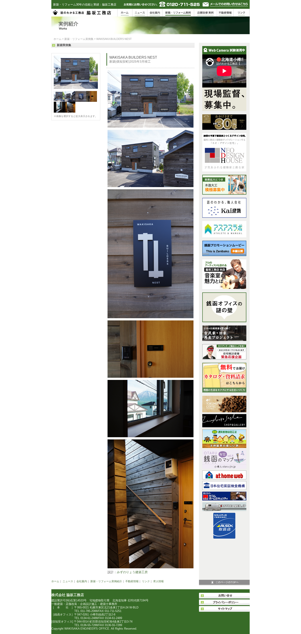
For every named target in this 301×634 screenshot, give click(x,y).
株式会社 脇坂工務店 (67, 595)
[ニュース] (139, 13)
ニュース (68, 581)
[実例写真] (76, 87)
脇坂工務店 (82, 13)
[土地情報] (225, 13)
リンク (146, 581)
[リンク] (242, 13)
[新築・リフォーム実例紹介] (178, 13)
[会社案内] (154, 13)
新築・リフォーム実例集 (78, 38)
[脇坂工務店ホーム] (124, 13)
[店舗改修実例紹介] (205, 13)
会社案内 (81, 581)
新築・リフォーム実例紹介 (106, 581)
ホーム (57, 38)
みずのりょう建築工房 (132, 572)
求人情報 (158, 581)
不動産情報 (132, 581)
